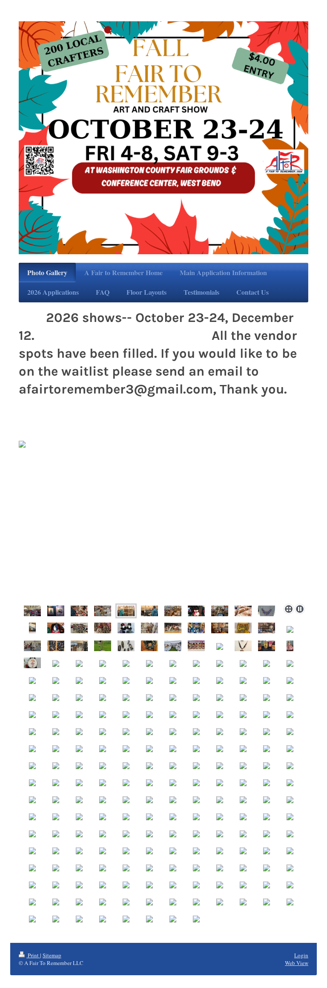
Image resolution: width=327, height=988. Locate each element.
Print (33, 955)
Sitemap (52, 955)
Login (301, 955)
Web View (296, 963)
